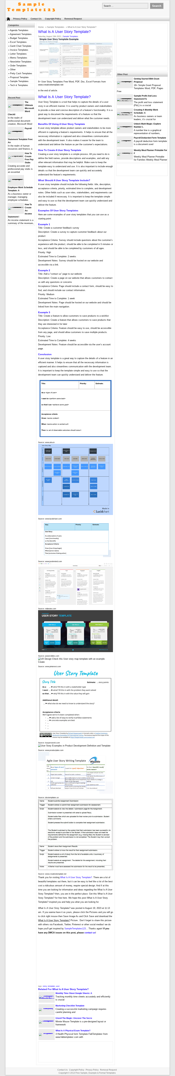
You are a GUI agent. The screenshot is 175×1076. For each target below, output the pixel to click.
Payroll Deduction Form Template (150, 138)
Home (41, 27)
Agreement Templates (21, 34)
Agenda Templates (19, 30)
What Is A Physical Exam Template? (73, 1030)
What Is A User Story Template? (76, 877)
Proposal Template (19, 77)
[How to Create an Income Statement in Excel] (16, 207)
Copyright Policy (53, 19)
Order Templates (18, 65)
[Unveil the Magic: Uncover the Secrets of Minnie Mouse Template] (46, 1020)
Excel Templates (18, 42)
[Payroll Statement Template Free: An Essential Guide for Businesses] (16, 131)
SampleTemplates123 (75, 928)
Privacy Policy (20, 19)
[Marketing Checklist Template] (46, 1008)
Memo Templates (18, 57)
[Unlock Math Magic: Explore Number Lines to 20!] (125, 126)
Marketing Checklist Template (70, 1006)
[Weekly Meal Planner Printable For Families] (125, 152)
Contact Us (36, 19)
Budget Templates (19, 38)
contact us (89, 932)
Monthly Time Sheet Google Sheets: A (74, 993)
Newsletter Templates (20, 61)
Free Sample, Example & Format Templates (96, 1073)
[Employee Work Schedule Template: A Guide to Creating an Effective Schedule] (16, 179)
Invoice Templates (19, 50)
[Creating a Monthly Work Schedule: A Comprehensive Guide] (125, 115)
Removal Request (73, 19)
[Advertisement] (75, 961)
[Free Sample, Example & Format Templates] (31, 14)
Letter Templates (18, 54)
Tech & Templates (19, 85)
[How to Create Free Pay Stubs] (16, 156)
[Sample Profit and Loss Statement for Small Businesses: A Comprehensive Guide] (125, 101)
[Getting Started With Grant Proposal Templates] (125, 81)
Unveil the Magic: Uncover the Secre (74, 1018)
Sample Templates (55, 27)
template (51, 986)
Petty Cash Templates (21, 73)
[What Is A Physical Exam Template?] (46, 1033)
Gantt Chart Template (20, 46)
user (58, 986)
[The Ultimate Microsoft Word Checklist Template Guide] (16, 104)
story (45, 986)
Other (13, 69)
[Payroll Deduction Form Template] (125, 140)
